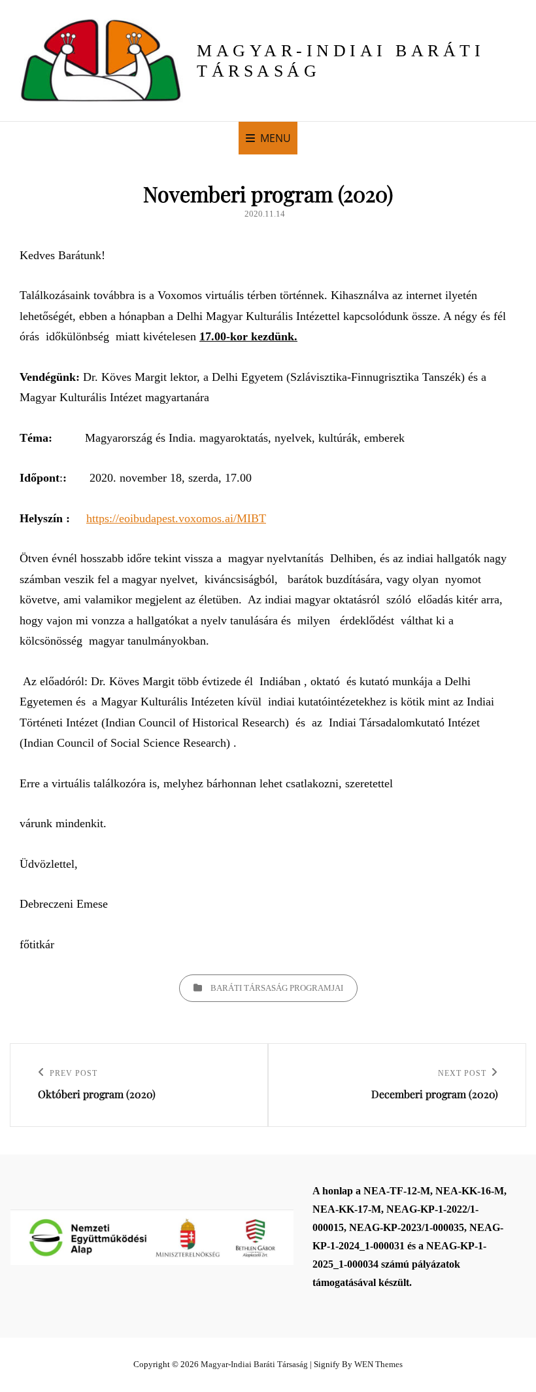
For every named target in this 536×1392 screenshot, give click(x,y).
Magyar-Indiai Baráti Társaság (254, 1364)
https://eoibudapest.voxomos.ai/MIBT (176, 518)
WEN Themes (378, 1364)
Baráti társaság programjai (276, 988)
